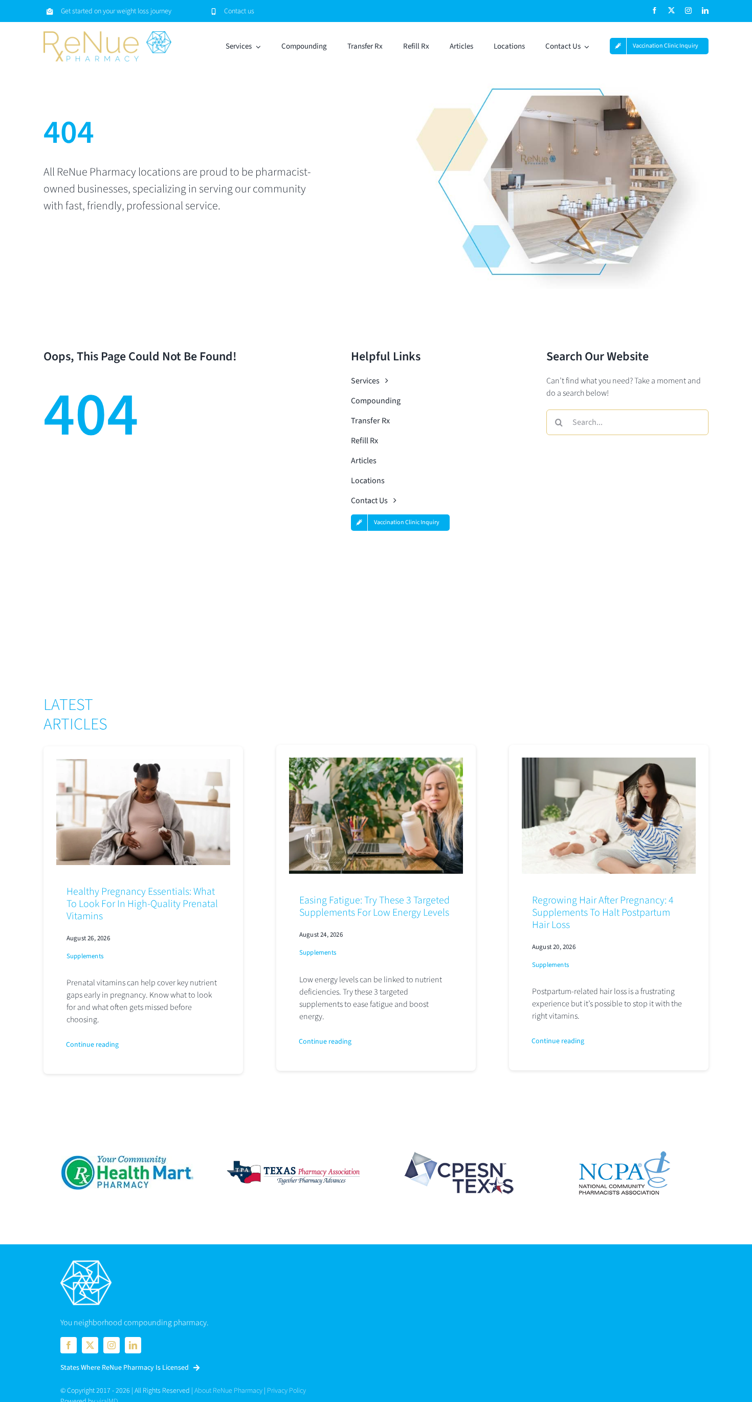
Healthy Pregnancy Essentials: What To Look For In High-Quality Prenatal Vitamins (142, 904)
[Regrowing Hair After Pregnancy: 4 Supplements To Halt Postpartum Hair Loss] (609, 763)
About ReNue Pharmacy (228, 1391)
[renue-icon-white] (86, 1261)
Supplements (85, 956)
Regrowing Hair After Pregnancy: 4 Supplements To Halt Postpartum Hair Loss (603, 912)
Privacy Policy (286, 1391)
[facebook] (654, 10)
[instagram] (688, 10)
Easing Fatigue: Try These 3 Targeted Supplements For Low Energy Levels (374, 906)
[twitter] (671, 10)
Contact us (239, 11)
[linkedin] (705, 10)
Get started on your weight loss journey (116, 11)
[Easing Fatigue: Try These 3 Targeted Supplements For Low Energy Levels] (376, 763)
